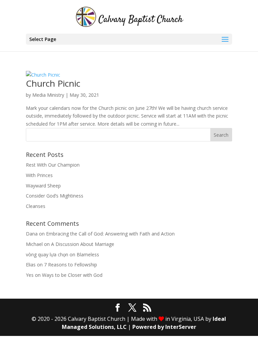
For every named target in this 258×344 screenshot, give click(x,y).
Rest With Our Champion (53, 165)
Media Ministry (48, 95)
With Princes (39, 175)
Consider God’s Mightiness (54, 195)
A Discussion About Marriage (82, 244)
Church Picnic (53, 83)
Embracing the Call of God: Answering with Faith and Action (110, 233)
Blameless (88, 254)
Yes (30, 275)
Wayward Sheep (43, 185)
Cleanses (35, 206)
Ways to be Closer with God (72, 275)
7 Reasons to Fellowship (70, 264)
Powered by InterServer (164, 327)
